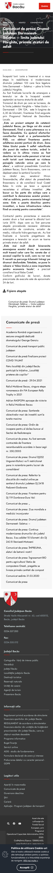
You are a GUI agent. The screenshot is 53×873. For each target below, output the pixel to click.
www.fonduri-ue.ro (23, 843)
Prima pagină (8, 22)
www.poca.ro (38, 843)
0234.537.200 (11, 631)
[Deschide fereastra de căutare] (8, 823)
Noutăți (22, 22)
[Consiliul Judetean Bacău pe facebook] (13, 823)
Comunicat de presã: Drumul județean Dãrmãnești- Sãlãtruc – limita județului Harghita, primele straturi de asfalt (26, 304)
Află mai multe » (30, 860)
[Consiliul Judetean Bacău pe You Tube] (19, 823)
